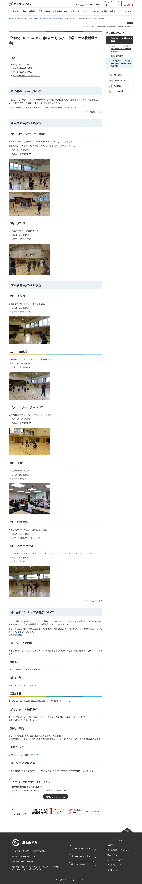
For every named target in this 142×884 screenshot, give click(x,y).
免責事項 (110, 845)
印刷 (131, 22)
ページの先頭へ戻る (93, 112)
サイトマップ (112, 870)
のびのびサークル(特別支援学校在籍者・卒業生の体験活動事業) (121, 48)
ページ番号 (118, 2)
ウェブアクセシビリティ (116, 860)
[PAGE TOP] (127, 830)
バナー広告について (19, 814)
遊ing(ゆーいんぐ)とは (22, 64)
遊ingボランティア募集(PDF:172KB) (24, 755)
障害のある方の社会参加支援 (52, 18)
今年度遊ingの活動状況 (22, 68)
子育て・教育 (23, 18)
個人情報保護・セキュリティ (118, 850)
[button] (80, 5)
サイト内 (109, 2)
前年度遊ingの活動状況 (22, 72)
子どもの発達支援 (35, 18)
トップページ (13, 18)
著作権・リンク (113, 855)
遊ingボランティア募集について (26, 76)
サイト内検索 (106, 5)
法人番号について (114, 865)
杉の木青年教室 (15, 635)
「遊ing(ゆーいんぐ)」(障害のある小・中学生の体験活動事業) (121, 63)
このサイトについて (114, 840)
